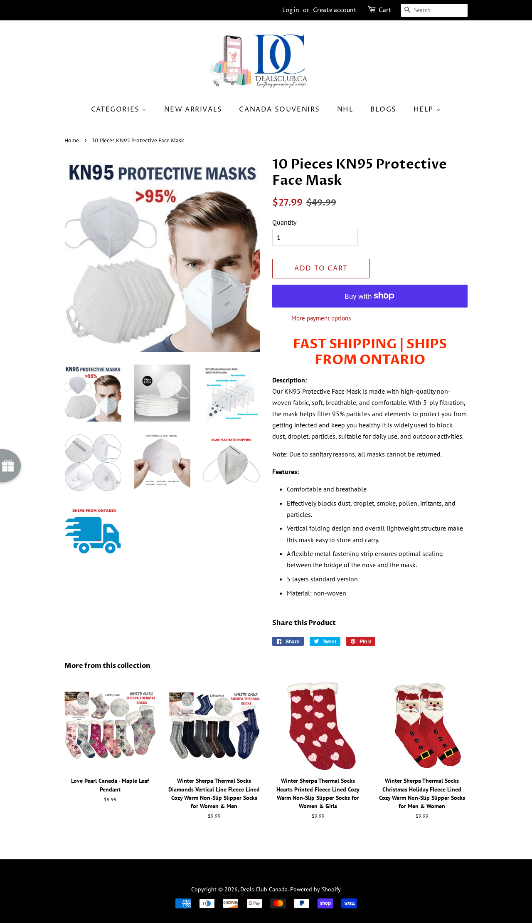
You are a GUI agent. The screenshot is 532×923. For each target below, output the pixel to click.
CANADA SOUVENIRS (279, 109)
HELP (425, 109)
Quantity (284, 222)
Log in (290, 10)
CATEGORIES (116, 109)
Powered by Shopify (315, 889)
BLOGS (383, 109)
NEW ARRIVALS (193, 109)
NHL (345, 109)
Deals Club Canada (264, 889)
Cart (385, 10)
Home (71, 140)
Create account (335, 10)
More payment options (321, 318)
